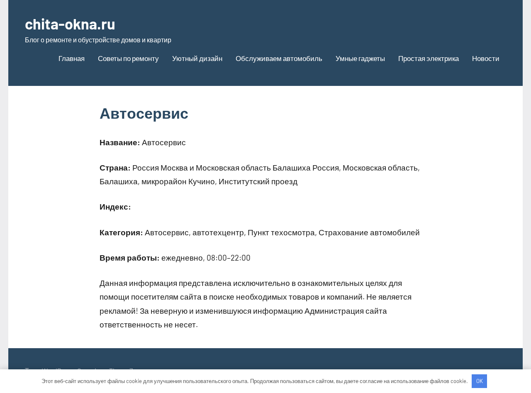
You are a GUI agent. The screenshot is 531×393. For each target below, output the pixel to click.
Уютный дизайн (197, 58)
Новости (485, 58)
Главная (71, 58)
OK (479, 381)
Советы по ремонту (128, 58)
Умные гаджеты (360, 58)
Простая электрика (428, 58)
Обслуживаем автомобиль (279, 58)
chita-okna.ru (70, 23)
